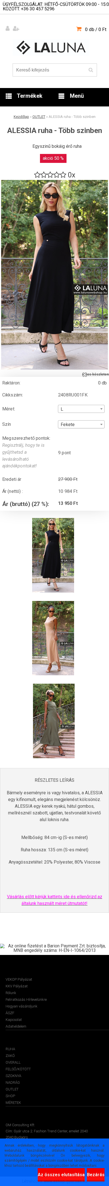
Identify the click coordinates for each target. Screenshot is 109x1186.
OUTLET (38, 117)
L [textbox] (62, 409)
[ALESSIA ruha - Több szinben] (54, 182)
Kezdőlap (21, 117)
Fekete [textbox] (68, 424)
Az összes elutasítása (61, 1174)
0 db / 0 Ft (95, 29)
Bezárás (96, 1174)
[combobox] (81, 409)
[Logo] (51, 47)
